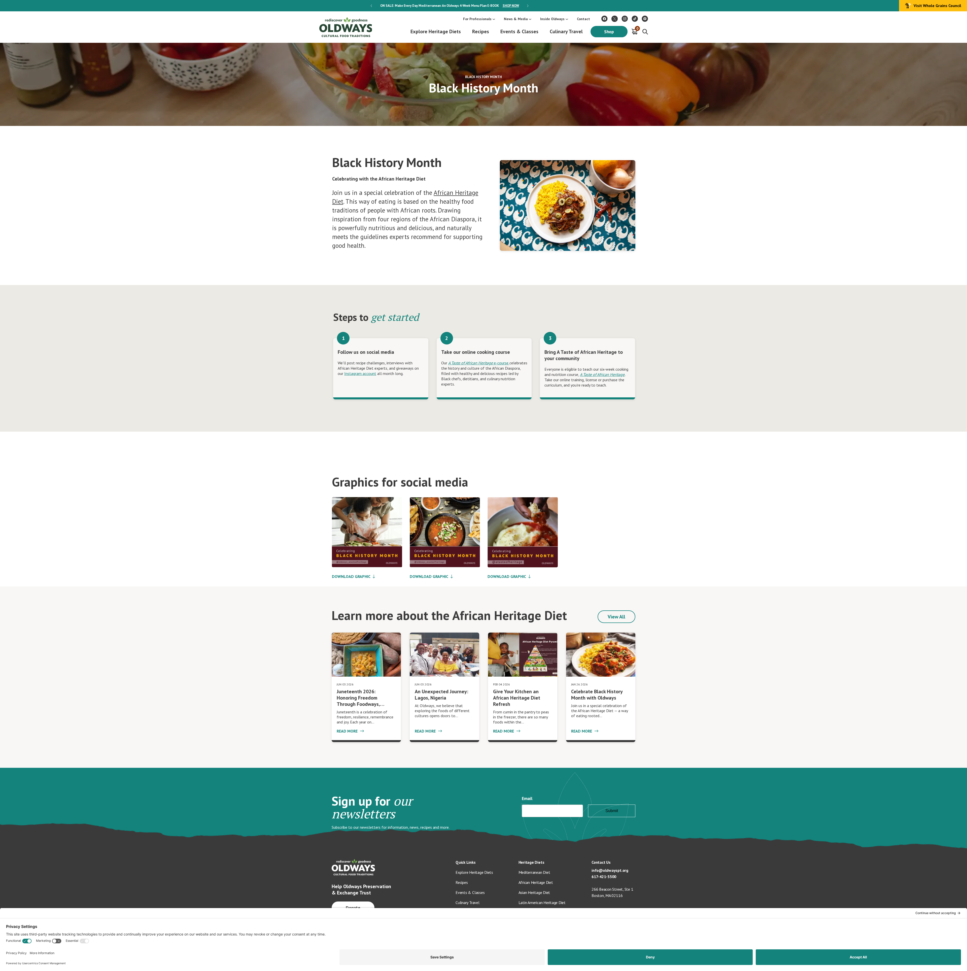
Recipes (480, 31)
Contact (583, 19)
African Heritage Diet (536, 882)
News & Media (516, 19)
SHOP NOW (511, 6)
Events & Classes (519, 31)
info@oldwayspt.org (610, 870)
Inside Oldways (552, 19)
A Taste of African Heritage (602, 374)
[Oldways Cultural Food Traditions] (604, 19)
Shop (609, 31)
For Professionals (477, 19)
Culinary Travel (566, 31)
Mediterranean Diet (534, 872)
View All (616, 616)
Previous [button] (371, 6)
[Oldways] (345, 27)
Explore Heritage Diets (435, 31)
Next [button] (527, 6)
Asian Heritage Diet (534, 892)
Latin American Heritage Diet (542, 902)
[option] (449, 6)
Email (527, 798)
